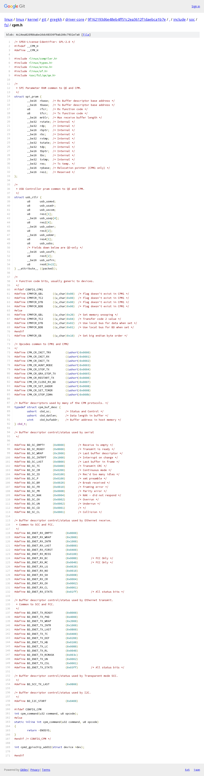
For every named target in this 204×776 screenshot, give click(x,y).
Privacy (34, 770)
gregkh (56, 19)
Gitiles (24, 770)
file (86, 34)
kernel (32, 19)
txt (187, 769)
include (179, 19)
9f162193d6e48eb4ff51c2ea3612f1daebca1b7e (127, 19)
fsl (6, 25)
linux (8, 19)
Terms (46, 770)
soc (192, 19)
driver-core (74, 19)
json (197, 769)
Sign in (196, 6)
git (44, 19)
